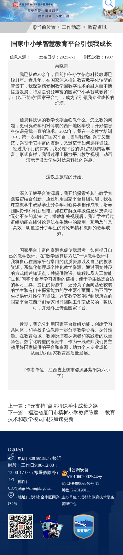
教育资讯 (97, 27)
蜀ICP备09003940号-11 (80, 483)
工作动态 (71, 27)
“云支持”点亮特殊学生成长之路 (63, 406)
